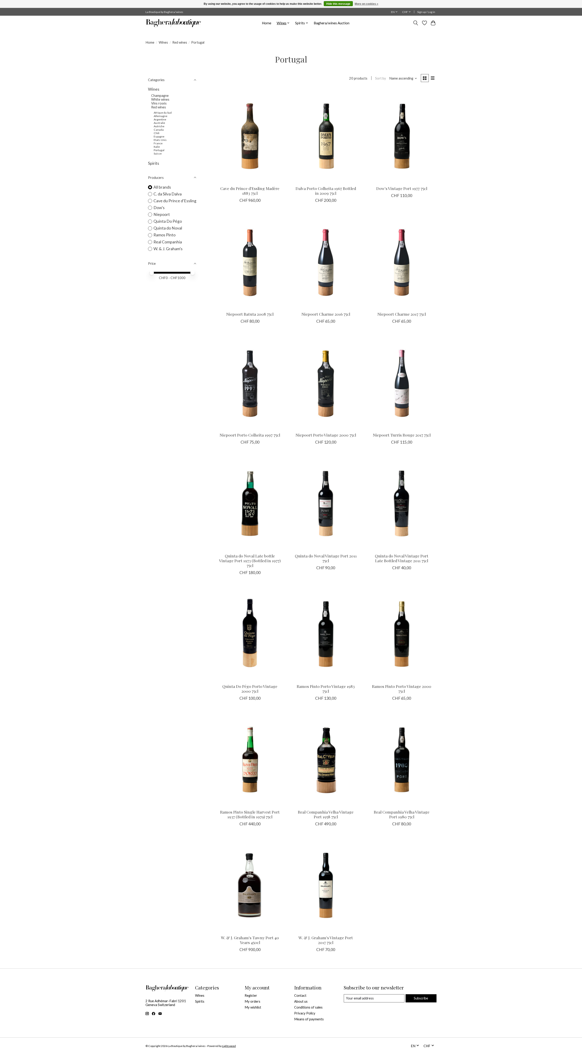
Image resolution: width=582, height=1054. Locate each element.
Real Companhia (167, 242)
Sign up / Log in (426, 12)
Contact (300, 995)
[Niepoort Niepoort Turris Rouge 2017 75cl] (401, 382)
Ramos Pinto (164, 234)
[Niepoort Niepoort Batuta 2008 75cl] (250, 261)
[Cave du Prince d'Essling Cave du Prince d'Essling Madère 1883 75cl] (250, 136)
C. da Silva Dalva (167, 194)
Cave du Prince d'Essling (174, 200)
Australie (159, 123)
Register (251, 995)
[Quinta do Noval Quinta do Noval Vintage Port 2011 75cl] (326, 503)
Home (266, 23)
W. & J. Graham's (168, 248)
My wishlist (253, 1007)
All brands (162, 187)
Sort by (380, 78)
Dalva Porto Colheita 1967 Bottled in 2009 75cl (326, 191)
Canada (159, 129)
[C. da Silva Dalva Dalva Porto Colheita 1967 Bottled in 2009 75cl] (326, 136)
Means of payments (309, 1019)
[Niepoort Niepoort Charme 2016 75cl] (326, 261)
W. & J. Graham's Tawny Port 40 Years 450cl (250, 940)
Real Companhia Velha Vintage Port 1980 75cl (401, 814)
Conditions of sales (308, 1007)
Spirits (153, 163)
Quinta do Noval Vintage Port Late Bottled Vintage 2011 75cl (401, 558)
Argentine (160, 119)
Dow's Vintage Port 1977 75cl (401, 188)
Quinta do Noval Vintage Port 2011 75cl (326, 558)
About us (301, 1001)
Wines (163, 42)
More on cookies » (366, 3)
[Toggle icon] (415, 23)
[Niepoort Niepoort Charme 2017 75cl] (401, 261)
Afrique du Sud (163, 112)
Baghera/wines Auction (331, 23)
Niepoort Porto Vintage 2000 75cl (326, 434)
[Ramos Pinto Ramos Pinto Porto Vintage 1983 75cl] (326, 633)
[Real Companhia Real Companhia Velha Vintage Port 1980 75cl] (401, 759)
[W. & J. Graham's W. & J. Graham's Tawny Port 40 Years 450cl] (250, 885)
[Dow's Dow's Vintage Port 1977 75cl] (401, 136)
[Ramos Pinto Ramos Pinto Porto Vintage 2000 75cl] (401, 633)
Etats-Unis (160, 140)
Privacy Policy (304, 1013)
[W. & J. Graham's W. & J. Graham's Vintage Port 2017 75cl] (326, 885)
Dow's (159, 207)
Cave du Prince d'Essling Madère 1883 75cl (249, 191)
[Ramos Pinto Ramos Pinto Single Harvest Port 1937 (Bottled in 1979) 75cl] (250, 759)
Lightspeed (229, 1046)
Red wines (179, 42)
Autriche (159, 126)
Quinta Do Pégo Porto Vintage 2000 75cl (249, 689)
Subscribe (421, 998)
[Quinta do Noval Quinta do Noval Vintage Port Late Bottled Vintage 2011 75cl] (401, 503)
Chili (156, 133)
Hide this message (338, 3)
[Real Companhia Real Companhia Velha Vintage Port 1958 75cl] (326, 759)
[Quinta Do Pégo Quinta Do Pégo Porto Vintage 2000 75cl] (250, 633)
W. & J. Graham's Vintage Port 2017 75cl (326, 940)
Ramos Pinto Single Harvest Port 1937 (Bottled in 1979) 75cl (250, 814)
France (158, 143)
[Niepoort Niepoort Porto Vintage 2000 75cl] (326, 382)
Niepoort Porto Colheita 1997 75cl (250, 434)
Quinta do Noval (167, 228)
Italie (157, 146)
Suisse (158, 153)
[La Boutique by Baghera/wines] (173, 23)
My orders (252, 1001)
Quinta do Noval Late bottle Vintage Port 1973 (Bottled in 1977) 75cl (250, 560)
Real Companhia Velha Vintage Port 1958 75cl (326, 814)
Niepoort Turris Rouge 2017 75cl (402, 434)
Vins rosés (159, 103)
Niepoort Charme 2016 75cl (325, 314)
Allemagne (160, 116)
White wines (160, 99)
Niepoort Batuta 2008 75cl (249, 314)
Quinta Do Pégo (167, 221)
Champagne (160, 95)
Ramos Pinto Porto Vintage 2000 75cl (401, 689)
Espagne (159, 136)
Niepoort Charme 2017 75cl (401, 314)
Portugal (159, 150)
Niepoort (161, 214)
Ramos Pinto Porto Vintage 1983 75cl (326, 689)
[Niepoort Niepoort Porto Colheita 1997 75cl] (250, 382)
